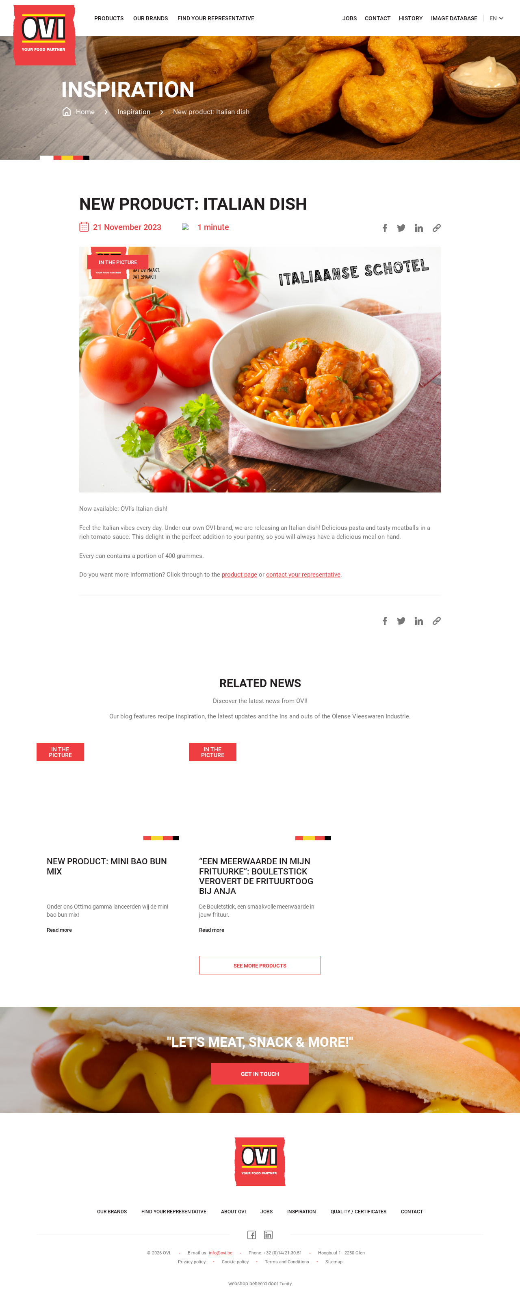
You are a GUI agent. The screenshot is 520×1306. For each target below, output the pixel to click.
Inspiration (301, 1211)
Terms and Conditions (287, 1262)
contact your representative (303, 574)
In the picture (118, 262)
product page (239, 574)
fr (490, 14)
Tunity (286, 1283)
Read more (59, 930)
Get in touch (260, 1074)
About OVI (233, 1211)
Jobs (349, 18)
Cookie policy (235, 1262)
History (411, 18)
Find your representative (216, 18)
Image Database (454, 18)
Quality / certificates (358, 1211)
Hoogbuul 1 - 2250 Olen (341, 1253)
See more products (260, 966)
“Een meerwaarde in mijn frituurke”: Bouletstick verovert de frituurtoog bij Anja (256, 876)
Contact (378, 18)
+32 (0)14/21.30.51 (283, 1253)
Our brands (150, 18)
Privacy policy (192, 1262)
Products (109, 18)
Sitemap (333, 1262)
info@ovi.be (220, 1253)
